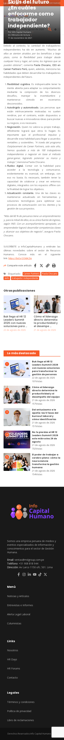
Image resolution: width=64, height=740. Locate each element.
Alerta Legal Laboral (18, 614)
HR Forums (13, 668)
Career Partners (31, 273)
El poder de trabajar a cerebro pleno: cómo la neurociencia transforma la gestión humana (46, 461)
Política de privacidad (19, 711)
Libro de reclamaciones (20, 720)
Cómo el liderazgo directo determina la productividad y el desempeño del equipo (46, 392)
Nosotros (12, 650)
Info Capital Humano (21, 32)
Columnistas (14, 623)
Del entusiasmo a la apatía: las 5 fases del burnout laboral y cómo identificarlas (45, 414)
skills (6, 278)
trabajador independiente (25, 278)
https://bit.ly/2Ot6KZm (20, 258)
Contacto (12, 677)
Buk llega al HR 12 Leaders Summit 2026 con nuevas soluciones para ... (15, 321)
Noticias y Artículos (18, 596)
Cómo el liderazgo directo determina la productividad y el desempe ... (46, 321)
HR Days (12, 659)
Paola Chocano (49, 273)
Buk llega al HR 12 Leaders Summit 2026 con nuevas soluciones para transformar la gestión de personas (46, 368)
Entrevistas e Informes (20, 605)
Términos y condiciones (20, 702)
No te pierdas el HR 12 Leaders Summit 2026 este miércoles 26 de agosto (45, 437)
